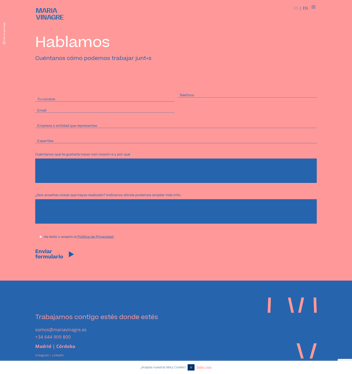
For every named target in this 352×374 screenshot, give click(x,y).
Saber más (204, 367)
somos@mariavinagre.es (61, 329)
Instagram (42, 355)
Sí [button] (191, 367)
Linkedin (58, 355)
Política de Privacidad (95, 236)
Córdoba (65, 346)
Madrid (43, 346)
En (305, 8)
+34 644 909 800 (53, 337)
